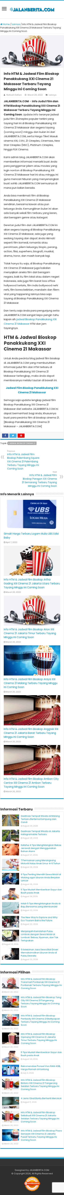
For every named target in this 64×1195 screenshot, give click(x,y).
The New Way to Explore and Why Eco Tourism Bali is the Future (39, 919)
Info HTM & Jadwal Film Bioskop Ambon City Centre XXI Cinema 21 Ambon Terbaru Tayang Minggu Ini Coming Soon (31, 783)
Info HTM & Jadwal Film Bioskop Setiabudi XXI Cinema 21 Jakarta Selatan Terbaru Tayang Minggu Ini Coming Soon (40, 1117)
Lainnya (16, 24)
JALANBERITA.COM (39, 1170)
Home (6, 24)
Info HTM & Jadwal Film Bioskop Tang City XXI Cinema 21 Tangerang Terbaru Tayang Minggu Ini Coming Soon (41, 1002)
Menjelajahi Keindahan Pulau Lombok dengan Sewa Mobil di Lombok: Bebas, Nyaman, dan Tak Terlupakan (39, 936)
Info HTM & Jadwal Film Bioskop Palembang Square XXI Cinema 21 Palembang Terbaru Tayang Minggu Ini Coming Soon (23, 460)
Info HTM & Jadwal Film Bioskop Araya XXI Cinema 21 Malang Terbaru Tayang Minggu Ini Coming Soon (31, 683)
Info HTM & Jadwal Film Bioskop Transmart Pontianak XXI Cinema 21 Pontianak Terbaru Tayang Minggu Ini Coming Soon (41, 983)
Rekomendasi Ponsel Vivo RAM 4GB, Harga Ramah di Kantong (41, 1068)
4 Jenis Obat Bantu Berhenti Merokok (41, 1098)
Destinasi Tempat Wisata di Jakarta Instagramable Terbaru (40, 833)
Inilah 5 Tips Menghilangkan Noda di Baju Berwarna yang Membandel (40, 905)
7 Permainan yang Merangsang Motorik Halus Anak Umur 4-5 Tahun (40, 862)
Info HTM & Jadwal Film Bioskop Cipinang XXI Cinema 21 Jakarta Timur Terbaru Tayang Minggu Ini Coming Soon (39, 1038)
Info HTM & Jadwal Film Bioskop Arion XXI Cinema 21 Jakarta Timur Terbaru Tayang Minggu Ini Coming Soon (30, 633)
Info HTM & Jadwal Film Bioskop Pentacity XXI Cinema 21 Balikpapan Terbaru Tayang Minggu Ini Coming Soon (40, 1020)
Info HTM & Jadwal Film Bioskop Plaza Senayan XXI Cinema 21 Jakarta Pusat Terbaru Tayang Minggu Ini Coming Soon (41, 1135)
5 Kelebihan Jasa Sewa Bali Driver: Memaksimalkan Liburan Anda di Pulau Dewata (40, 952)
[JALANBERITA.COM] (32, 9)
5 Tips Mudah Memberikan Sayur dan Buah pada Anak (41, 891)
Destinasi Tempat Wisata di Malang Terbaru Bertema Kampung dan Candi (40, 819)
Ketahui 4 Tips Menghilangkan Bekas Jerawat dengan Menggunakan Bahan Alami (41, 848)
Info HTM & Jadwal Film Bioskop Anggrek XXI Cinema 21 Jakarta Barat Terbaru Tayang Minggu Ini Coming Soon (31, 733)
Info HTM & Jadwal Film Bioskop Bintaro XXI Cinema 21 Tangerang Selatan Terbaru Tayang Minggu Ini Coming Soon (40, 1084)
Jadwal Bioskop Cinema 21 (22, 443)
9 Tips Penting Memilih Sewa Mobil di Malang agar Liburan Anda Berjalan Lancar (41, 877)
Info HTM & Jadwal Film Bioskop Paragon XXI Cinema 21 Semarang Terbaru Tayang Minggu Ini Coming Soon (39, 479)
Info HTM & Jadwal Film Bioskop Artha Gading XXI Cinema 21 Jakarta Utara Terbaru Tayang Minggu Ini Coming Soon (32, 583)
